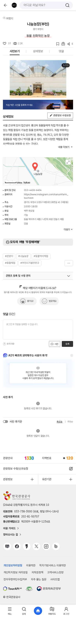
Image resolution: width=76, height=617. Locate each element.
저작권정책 (37, 572)
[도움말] (4, 343)
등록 (67, 344)
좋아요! (30, 301)
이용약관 (30, 565)
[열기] (68, 276)
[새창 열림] (12, 588)
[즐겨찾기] (56, 44)
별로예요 (53, 301)
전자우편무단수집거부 (15, 579)
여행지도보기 (68, 162)
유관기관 (46, 479)
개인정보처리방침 (13, 565)
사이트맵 (55, 579)
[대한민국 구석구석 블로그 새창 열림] (7, 546)
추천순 (70, 421)
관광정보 (7, 479)
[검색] (67, 5)
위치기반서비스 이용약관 (52, 565)
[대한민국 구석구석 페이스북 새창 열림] (17, 546)
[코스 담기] (62, 44)
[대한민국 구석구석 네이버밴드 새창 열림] (56, 546)
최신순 (59, 421)
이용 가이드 (9, 528)
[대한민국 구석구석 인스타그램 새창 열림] (46, 546)
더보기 (69, 263)
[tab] (10, 611)
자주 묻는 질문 (38, 579)
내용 (63, 147)
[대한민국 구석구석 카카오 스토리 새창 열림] (27, 546)
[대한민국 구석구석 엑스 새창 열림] (36, 546)
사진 (56, 344)
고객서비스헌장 (55, 572)
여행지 (9, 18)
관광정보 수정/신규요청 (15, 468)
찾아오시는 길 (10, 534)
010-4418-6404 (32, 190)
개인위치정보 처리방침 (16, 572)
